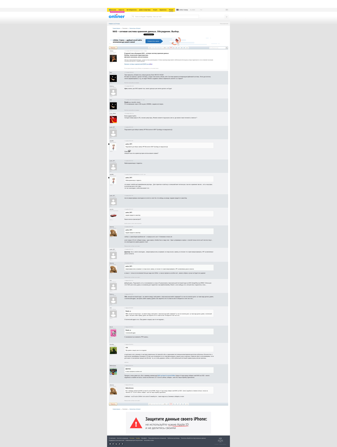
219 (184, 47)
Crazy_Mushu (113, 113)
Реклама (132, 438)
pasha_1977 (112, 127)
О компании (112, 438)
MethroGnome (113, 365)
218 (181, 47)
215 (173, 47)
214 (164, 47)
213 (168, 47)
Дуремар (112, 226)
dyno (111, 72)
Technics (111, 50)
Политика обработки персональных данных (193, 438)
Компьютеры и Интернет (135, 28)
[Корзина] (226, 16)
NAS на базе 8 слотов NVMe (166, 375)
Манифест (144, 438)
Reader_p (112, 86)
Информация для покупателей (134, 440)
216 (176, 47)
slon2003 (112, 140)
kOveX (111, 326)
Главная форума (116, 28)
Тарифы (138, 438)
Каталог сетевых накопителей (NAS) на (138, 64)
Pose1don (112, 344)
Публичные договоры (173, 438)
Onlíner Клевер (183, 10)
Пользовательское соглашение (157, 438)
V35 (111, 280)
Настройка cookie (149, 440)
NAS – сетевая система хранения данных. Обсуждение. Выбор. (146, 31)
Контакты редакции (122, 438)
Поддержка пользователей (116, 440)
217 (179, 47)
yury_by (111, 209)
